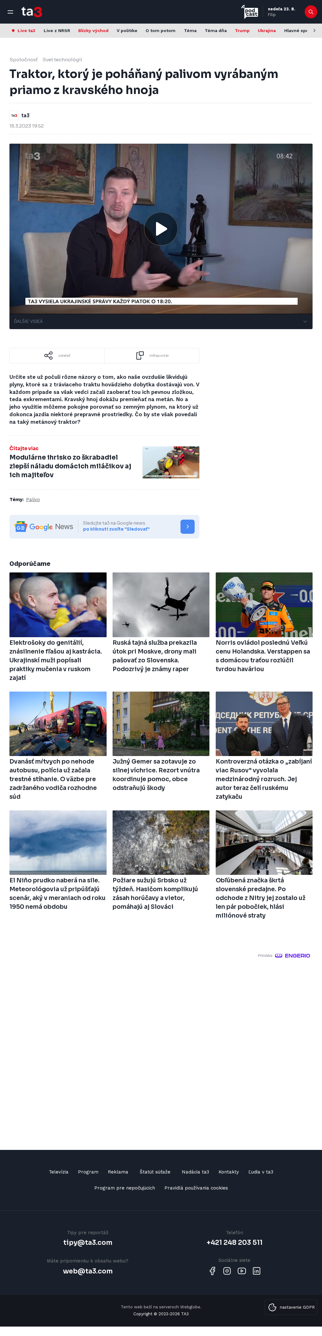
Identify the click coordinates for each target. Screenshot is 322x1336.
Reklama (118, 1172)
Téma (190, 30)
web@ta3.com (88, 1271)
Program (88, 1172)
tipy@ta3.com (87, 1243)
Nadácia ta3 (195, 1172)
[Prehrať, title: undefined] (161, 229)
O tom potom (160, 30)
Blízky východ (93, 30)
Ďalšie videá (28, 321)
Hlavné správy (299, 30)
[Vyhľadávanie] (311, 12)
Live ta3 (26, 30)
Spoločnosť (23, 60)
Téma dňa (216, 30)
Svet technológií (62, 60)
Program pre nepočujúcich (124, 1188)
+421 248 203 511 (235, 1243)
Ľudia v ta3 (260, 1172)
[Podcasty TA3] (249, 12)
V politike (127, 30)
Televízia (59, 1172)
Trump (242, 30)
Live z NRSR (57, 30)
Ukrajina (267, 30)
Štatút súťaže (155, 1172)
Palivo (33, 499)
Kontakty (229, 1172)
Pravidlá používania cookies (196, 1188)
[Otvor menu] (10, 12)
